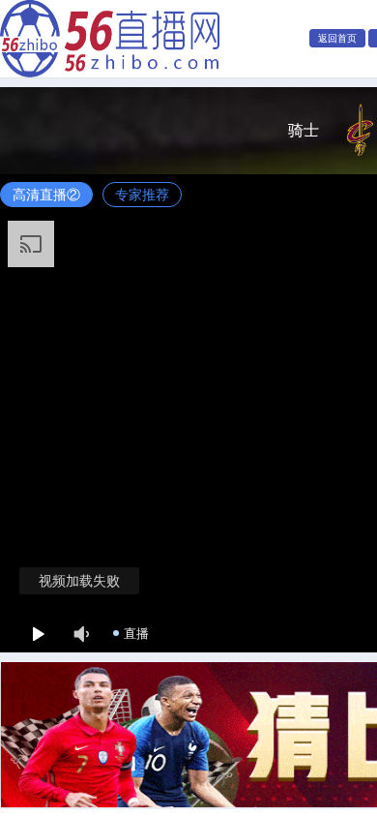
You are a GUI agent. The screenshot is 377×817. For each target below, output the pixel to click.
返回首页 (337, 38)
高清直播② (46, 194)
